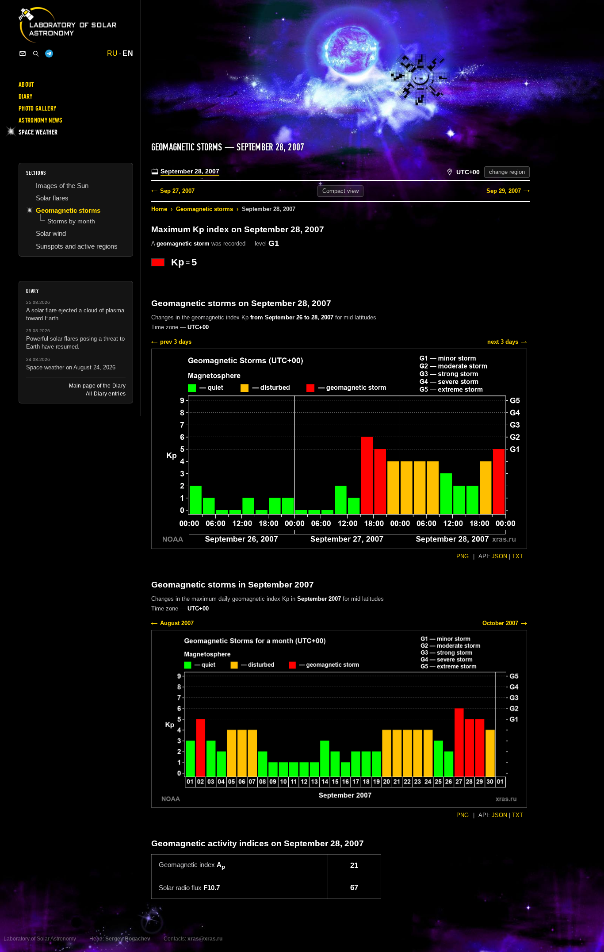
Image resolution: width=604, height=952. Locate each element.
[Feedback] (23, 54)
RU (112, 53)
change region (507, 172)
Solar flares (52, 198)
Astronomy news (40, 120)
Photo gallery (37, 108)
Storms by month (71, 221)
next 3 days (502, 341)
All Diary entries (106, 394)
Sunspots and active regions (77, 246)
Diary (26, 96)
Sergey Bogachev (127, 939)
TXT (517, 556)
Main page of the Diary (97, 386)
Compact (340, 191)
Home (159, 209)
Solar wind (51, 233)
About (26, 84)
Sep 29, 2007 (503, 191)
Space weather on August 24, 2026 (70, 367)
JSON (499, 556)
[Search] (36, 54)
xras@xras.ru (204, 939)
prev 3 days (175, 341)
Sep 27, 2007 (177, 191)
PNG (462, 556)
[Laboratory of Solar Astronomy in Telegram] (49, 54)
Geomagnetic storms (204, 209)
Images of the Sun (62, 185)
